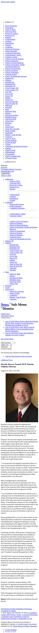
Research (8, 123)
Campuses (8, 137)
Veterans (8, 148)
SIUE (9, 613)
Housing (8, 37)
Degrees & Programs (12, 49)
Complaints (5, 617)
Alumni (7, 144)
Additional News (7, 360)
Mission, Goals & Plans (13, 135)
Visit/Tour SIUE (10, 32)
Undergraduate (10, 39)
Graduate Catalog (11, 57)
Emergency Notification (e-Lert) (21, 618)
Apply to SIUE (10, 30)
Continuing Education (12, 53)
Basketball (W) (10, 86)
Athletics (8, 80)
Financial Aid (9, 35)
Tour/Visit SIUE (15, 282)
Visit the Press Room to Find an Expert (18, 356)
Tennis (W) (9, 100)
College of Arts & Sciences (14, 59)
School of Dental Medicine (14, 63)
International (9, 43)
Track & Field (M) (11, 102)
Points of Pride (10, 131)
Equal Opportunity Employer (19, 617)
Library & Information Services (16, 76)
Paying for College (11, 33)
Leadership (9, 133)
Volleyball (8, 105)
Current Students (11, 140)
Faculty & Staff (10, 142)
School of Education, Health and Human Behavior (15, 66)
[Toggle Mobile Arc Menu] (5, 173)
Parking (8, 113)
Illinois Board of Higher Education (25, 626)
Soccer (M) (9, 94)
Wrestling (8, 107)
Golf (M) (8, 92)
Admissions (9, 28)
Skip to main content (8, 2)
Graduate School (11, 74)
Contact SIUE (6, 615)
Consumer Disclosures (30, 615)
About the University (12, 129)
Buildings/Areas (10, 117)
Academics (9, 47)
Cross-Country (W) (11, 90)
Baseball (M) (9, 82)
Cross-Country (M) (11, 88)
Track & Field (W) (11, 104)
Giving (7, 125)
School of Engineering (13, 69)
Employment (5, 618)
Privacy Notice (16, 615)
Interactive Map (10, 111)
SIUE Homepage (11, 26)
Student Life (9, 78)
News (5, 304)
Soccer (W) (9, 96)
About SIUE (9, 127)
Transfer (8, 45)
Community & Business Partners (16, 146)
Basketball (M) (10, 84)
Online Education (11, 51)
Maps (7, 109)
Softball (8, 98)
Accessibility (32, 613)
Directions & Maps (11, 115)
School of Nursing (11, 70)
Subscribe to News (7, 316)
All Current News (7, 339)
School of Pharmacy (12, 72)
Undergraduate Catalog (13, 55)
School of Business (11, 61)
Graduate (8, 41)
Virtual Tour (9, 121)
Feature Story (5, 314)
